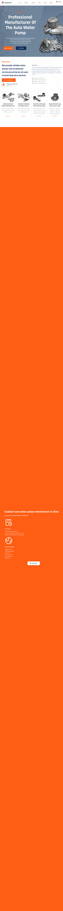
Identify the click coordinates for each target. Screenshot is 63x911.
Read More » (8, 116)
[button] (49, 31)
